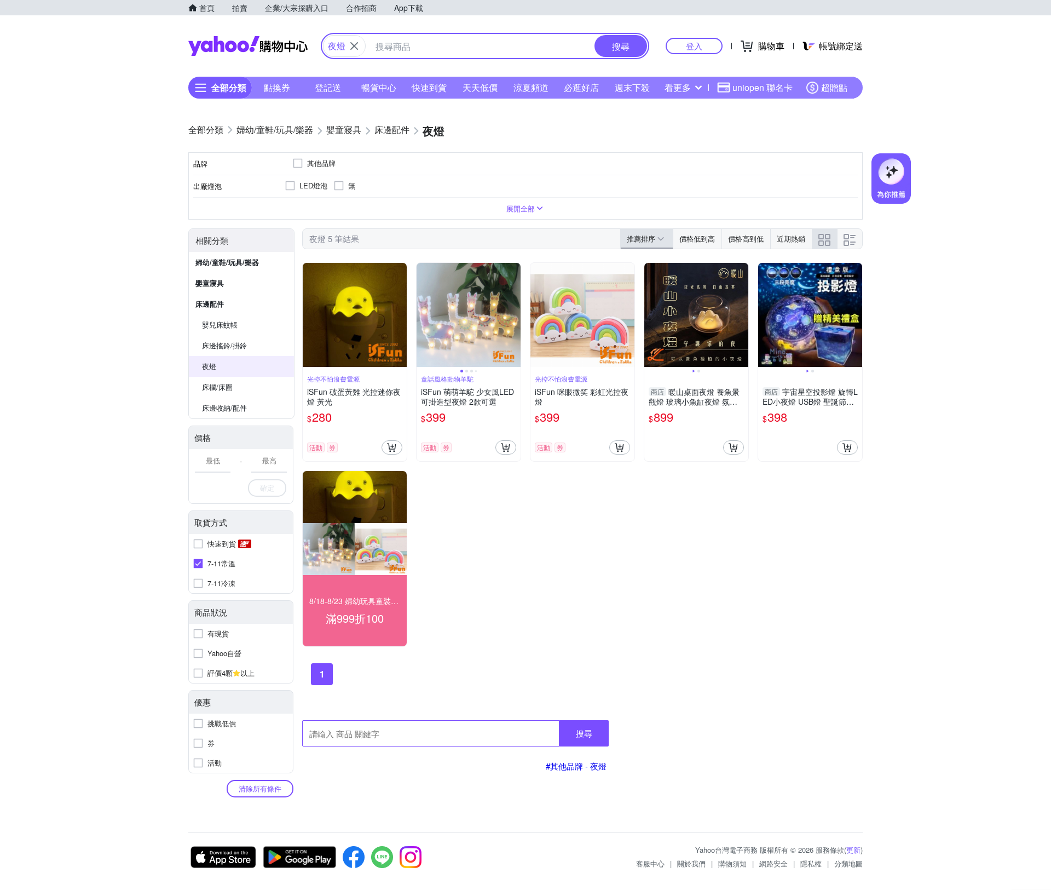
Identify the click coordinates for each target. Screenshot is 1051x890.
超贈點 (834, 87)
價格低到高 (697, 238)
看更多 (678, 87)
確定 (267, 488)
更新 (853, 850)
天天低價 (480, 87)
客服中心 (650, 863)
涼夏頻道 (530, 87)
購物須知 (732, 863)
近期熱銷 (791, 238)
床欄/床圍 (217, 387)
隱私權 (811, 863)
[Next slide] (513, 315)
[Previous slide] (424, 315)
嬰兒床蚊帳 (220, 324)
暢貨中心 (378, 87)
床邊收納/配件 (224, 408)
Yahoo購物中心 (248, 46)
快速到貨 (429, 87)
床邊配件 (209, 303)
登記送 (328, 87)
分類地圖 (848, 863)
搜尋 (584, 733)
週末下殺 (632, 87)
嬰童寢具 (209, 283)
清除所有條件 (260, 788)
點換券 (277, 87)
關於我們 (691, 863)
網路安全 (773, 863)
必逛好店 (581, 87)
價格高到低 (746, 238)
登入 (694, 45)
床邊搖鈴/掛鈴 (224, 345)
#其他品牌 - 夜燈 (576, 766)
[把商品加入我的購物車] (392, 447)
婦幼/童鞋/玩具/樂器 (227, 262)
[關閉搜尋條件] (354, 46)
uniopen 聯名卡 (762, 87)
